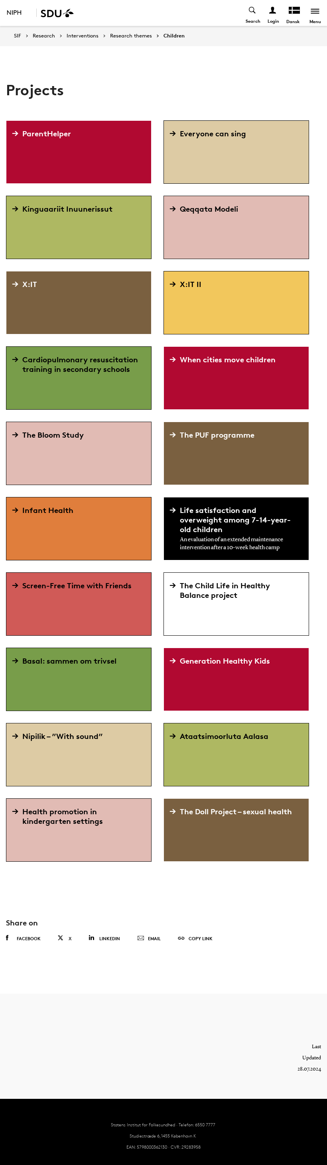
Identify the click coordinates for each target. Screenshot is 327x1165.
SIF (17, 35)
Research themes (131, 36)
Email (154, 938)
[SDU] (55, 13)
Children (174, 36)
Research (44, 36)
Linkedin (109, 938)
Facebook (29, 938)
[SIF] (19, 13)
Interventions (82, 36)
